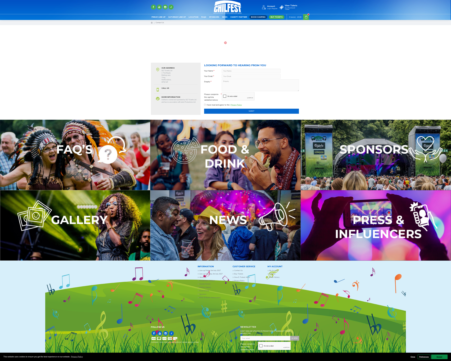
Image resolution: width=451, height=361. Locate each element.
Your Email (208, 76)
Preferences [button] (424, 357)
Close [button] (413, 357)
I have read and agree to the (224, 105)
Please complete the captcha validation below (211, 97)
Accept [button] (439, 357)
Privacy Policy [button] (77, 357)
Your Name (208, 71)
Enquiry (207, 81)
